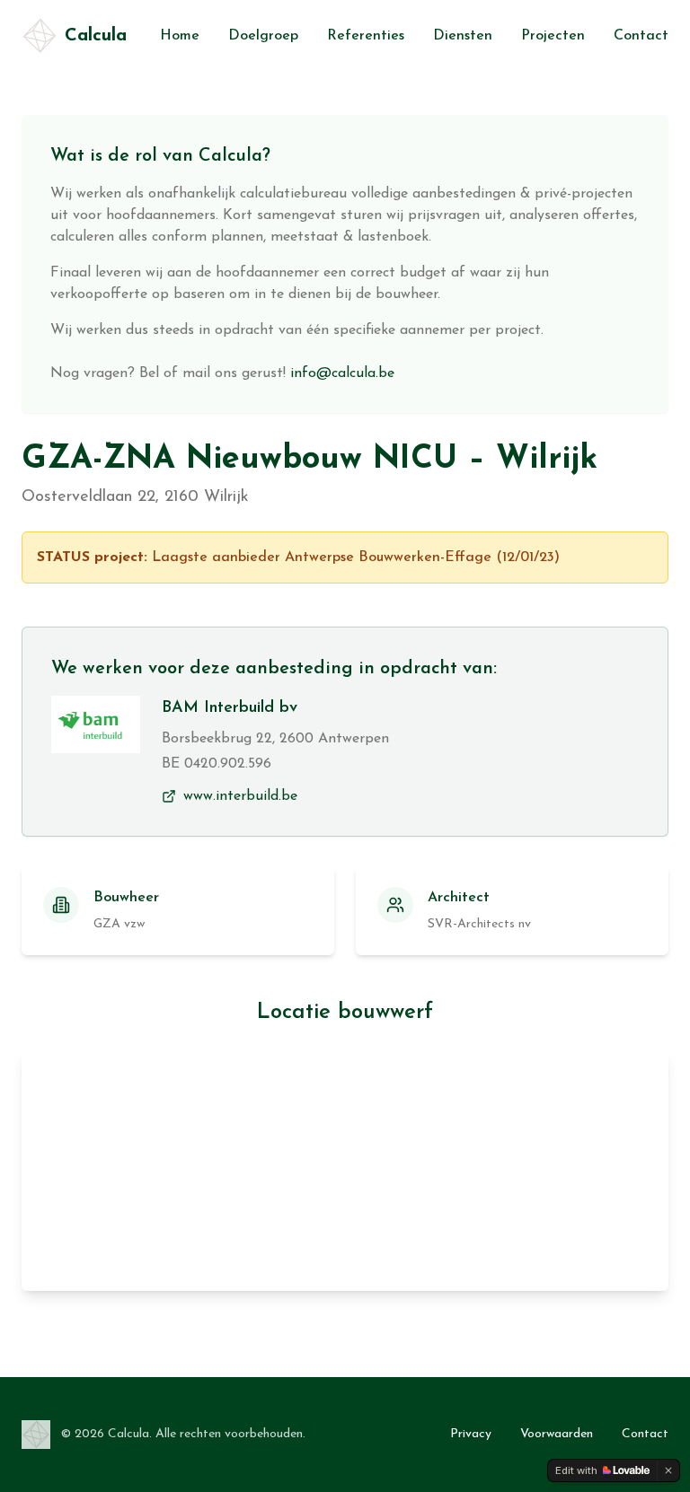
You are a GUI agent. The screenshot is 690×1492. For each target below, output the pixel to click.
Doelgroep (263, 36)
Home (179, 36)
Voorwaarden (556, 1434)
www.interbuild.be (240, 796)
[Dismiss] (668, 1470)
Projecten (553, 36)
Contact (641, 36)
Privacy (470, 1434)
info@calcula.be (342, 373)
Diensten (462, 36)
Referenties (365, 36)
